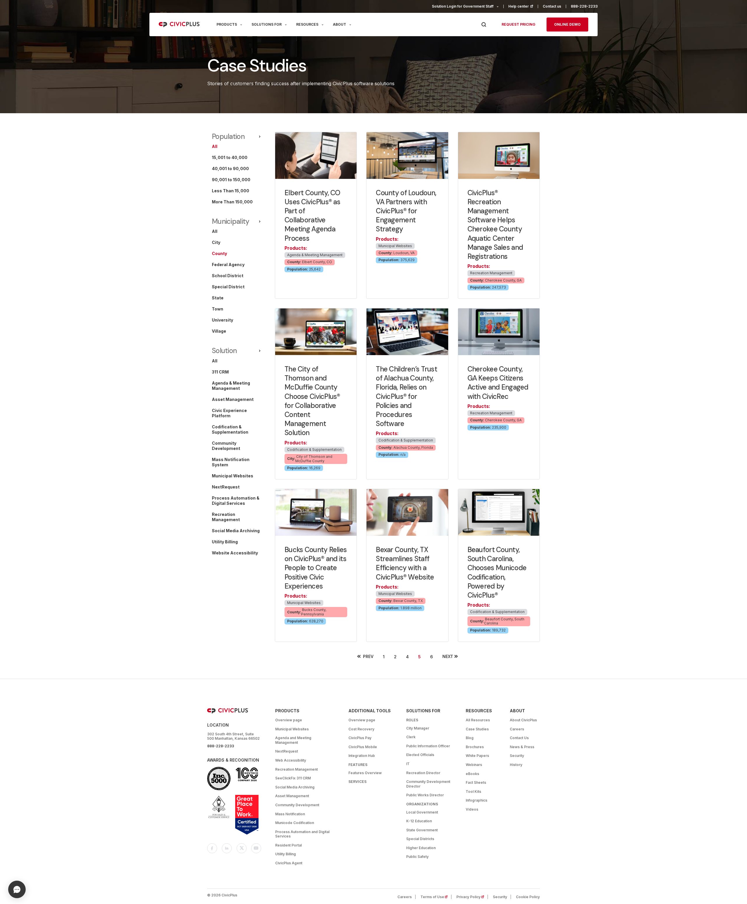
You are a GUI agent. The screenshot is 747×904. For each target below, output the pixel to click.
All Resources (478, 720)
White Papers (477, 755)
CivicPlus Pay (359, 738)
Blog (470, 738)
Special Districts (420, 839)
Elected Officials (420, 755)
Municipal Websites (292, 729)
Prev (368, 656)
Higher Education (421, 848)
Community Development (297, 805)
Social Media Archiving (295, 787)
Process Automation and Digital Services (302, 834)
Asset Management (292, 796)
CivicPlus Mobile (362, 747)
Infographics (476, 800)
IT (408, 764)
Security (517, 755)
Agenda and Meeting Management (293, 740)
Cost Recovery (361, 729)
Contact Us (519, 738)
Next (447, 656)
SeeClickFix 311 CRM (293, 778)
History (516, 764)
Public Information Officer (428, 746)
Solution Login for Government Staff (462, 6)
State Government (422, 830)
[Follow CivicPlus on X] (242, 848)
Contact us (552, 6)
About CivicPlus (523, 720)
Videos (472, 809)
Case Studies (477, 729)
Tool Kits (473, 791)
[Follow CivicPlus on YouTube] (256, 848)
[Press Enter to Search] (484, 25)
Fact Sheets (476, 782)
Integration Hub (361, 755)
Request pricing (518, 24)
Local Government (422, 812)
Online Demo (567, 24)
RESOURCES (307, 24)
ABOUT (339, 24)
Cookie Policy (528, 897)
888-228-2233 (584, 6)
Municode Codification (294, 823)
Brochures (475, 747)
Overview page (288, 720)
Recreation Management (296, 769)
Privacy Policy (472, 897)
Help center (523, 6)
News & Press (522, 747)
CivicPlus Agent (288, 863)
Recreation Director (423, 773)
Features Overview (365, 773)
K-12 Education (419, 821)
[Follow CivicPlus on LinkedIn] (227, 848)
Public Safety (417, 856)
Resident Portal (288, 845)
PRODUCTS (227, 24)
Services (357, 781)
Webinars (474, 764)
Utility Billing (285, 854)
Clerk (411, 737)
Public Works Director (425, 795)
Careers (517, 729)
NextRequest (286, 751)
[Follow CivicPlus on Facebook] (212, 848)
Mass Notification (290, 814)
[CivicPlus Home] (179, 24)
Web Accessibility (290, 760)
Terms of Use (435, 897)
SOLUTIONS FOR (267, 24)
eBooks (472, 774)
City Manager (417, 728)
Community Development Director (428, 783)
